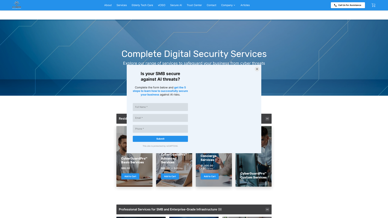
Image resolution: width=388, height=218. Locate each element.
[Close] (257, 69)
